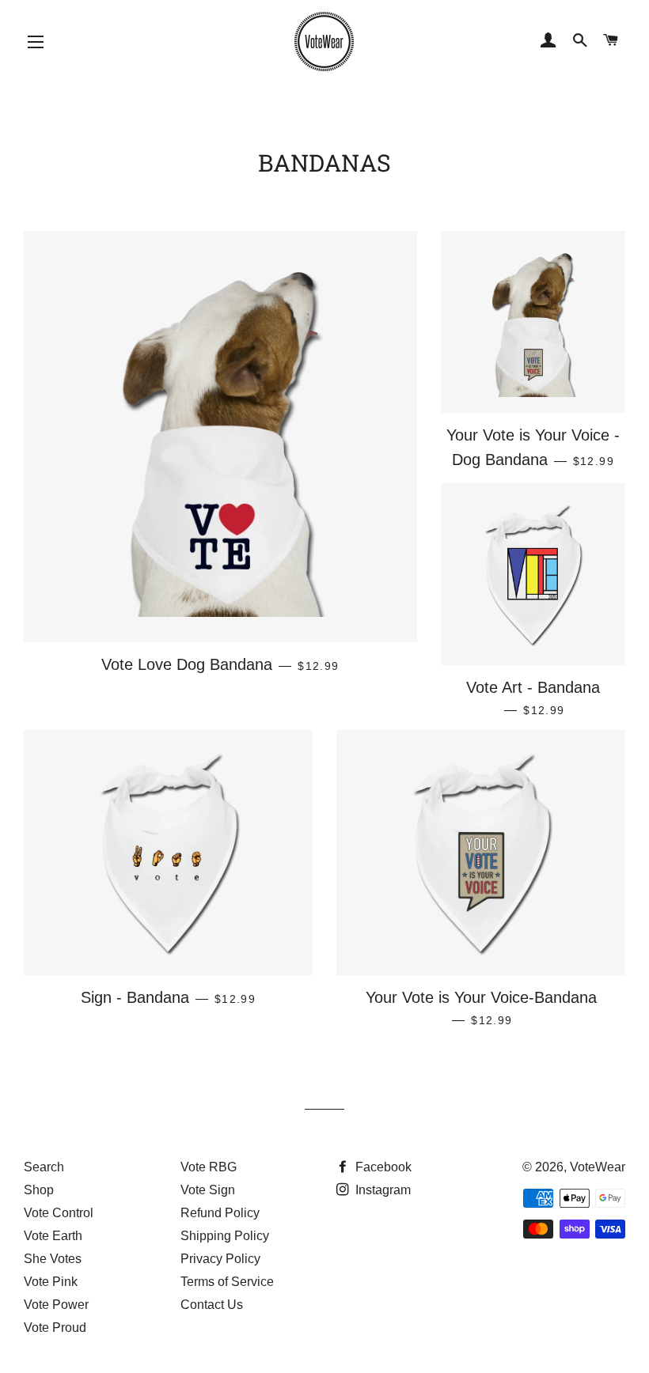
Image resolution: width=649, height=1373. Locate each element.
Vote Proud (55, 1327)
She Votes (53, 1258)
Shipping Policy (224, 1236)
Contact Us (211, 1304)
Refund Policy (220, 1213)
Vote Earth (53, 1236)
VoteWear (597, 1167)
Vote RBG (208, 1167)
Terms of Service (227, 1281)
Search (44, 1167)
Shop (39, 1190)
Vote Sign (207, 1190)
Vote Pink (51, 1281)
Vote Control (58, 1213)
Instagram (381, 1190)
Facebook (382, 1167)
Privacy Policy (220, 1258)
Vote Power (56, 1304)
